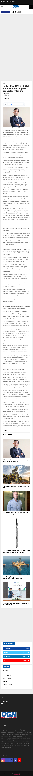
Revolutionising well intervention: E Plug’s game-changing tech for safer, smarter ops (16, 551)
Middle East (5, 670)
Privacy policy (4, 701)
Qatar (4, 83)
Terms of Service (5, 703)
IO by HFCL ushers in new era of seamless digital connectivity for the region (16, 460)
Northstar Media (16, 774)
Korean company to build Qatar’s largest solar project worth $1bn (16, 604)
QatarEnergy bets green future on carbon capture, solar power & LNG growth (14, 577)
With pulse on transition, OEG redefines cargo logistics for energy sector (16, 513)
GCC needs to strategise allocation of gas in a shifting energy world (16, 487)
